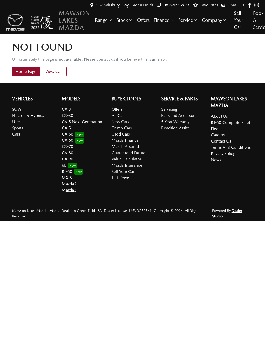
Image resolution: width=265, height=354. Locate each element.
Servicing (169, 109)
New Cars (120, 121)
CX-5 (66, 127)
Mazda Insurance (127, 165)
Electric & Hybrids (28, 115)
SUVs (16, 109)
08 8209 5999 (176, 5)
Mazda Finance (125, 140)
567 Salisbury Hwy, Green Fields (124, 5)
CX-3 (66, 109)
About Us (219, 116)
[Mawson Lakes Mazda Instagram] (257, 5)
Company (212, 20)
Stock (122, 20)
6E (64, 165)
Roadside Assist (175, 127)
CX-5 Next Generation (82, 121)
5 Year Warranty (175, 121)
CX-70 (67, 146)
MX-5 (67, 177)
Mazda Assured (125, 146)
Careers (218, 134)
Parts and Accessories (180, 115)
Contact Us (221, 141)
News (216, 159)
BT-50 (67, 171)
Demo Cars (122, 127)
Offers (143, 20)
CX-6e (67, 134)
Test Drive (120, 177)
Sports (17, 127)
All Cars (118, 115)
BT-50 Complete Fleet (230, 122)
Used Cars (121, 134)
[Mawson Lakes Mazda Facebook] (250, 5)
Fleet (215, 128)
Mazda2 (69, 183)
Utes (16, 121)
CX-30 (67, 115)
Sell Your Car (238, 20)
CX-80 (67, 152)
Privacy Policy (223, 153)
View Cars (54, 71)
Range (101, 20)
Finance (162, 20)
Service (185, 20)
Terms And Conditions (231, 147)
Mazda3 (69, 190)
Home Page (26, 71)
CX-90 (67, 159)
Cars (16, 134)
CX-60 (67, 140)
